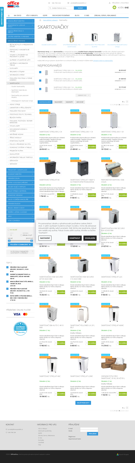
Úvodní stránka (8, 15)
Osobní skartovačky (18, 86)
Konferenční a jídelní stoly (16, 26)
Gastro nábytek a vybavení (18, 37)
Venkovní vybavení (15, 195)
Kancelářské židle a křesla (16, 31)
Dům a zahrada (14, 220)
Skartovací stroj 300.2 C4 (68, 70)
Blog (77, 15)
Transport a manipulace (17, 170)
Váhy (9, 216)
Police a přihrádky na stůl (20, 144)
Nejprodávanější (45, 102)
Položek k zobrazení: (20, 245)
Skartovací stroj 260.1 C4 (68, 79)
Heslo (70, 431)
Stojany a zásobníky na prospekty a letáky (19, 56)
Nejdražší (69, 102)
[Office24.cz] (17, 4)
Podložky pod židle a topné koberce (21, 79)
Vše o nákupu (32, 15)
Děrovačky (14, 161)
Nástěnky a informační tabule (19, 64)
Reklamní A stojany (17, 72)
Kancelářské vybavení (16, 41)
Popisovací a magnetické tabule (19, 51)
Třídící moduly (15, 138)
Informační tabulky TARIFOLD (21, 157)
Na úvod (17, 15)
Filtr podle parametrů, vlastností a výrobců (20, 252)
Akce (11, 233)
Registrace (125, 3)
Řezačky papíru (15, 118)
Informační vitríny (17, 75)
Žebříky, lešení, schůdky (17, 212)
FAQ (39, 445)
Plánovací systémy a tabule (21, 147)
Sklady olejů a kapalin (17, 187)
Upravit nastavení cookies (42, 454)
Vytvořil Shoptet (124, 454)
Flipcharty (14, 68)
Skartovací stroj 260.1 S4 (68, 87)
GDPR (45, 15)
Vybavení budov (14, 204)
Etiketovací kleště (17, 141)
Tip (11, 235)
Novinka (25, 233)
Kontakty (41, 440)
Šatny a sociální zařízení (18, 183)
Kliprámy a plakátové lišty (20, 60)
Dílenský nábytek (14, 174)
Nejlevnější (58, 102)
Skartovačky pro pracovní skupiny (19, 96)
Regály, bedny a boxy (16, 208)
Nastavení (45, 238)
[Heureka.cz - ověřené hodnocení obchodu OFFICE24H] (20, 328)
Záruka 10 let (27, 235)
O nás (86, 15)
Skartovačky (15, 83)
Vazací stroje (15, 104)
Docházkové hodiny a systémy (18, 130)
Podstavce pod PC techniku (21, 114)
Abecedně (79, 102)
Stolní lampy (15, 126)
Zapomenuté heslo (75, 439)
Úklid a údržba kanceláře (18, 199)
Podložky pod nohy (18, 111)
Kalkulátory (15, 154)
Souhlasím (90, 238)
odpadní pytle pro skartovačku (103, 60)
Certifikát (41, 442)
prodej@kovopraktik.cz (15, 429)
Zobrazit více (82, 95)
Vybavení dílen (13, 178)
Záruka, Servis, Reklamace (105, 15)
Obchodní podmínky (61, 15)
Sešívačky (13, 164)
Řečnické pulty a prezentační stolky (21, 45)
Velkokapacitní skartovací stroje (22, 101)
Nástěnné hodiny (16, 134)
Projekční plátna (16, 151)
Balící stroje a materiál (17, 191)
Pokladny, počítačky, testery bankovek (21, 122)
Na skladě (13, 230)
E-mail (71, 428)
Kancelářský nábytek (16, 21)
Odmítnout (75, 238)
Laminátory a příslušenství (20, 108)
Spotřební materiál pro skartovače (19, 91)
